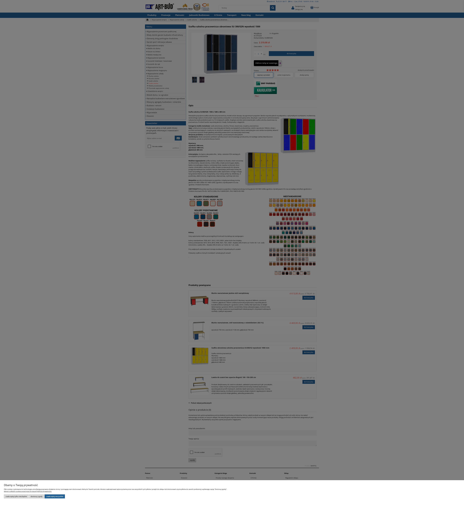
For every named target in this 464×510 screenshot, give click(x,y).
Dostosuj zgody (37, 496)
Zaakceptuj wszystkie (54, 496)
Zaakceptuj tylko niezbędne (16, 496)
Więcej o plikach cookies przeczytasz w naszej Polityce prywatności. (28, 491)
